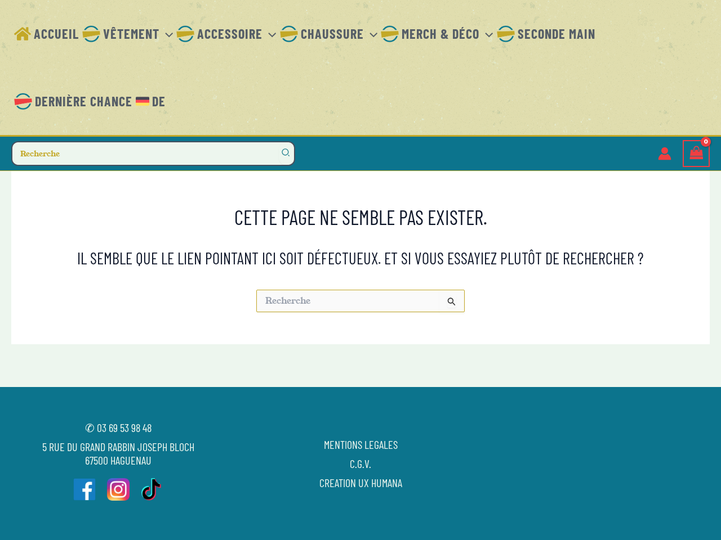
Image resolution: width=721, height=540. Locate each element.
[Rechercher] (286, 153)
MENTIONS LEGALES (361, 444)
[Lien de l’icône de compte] (664, 153)
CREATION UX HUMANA (360, 482)
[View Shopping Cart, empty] (696, 154)
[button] (166, 34)
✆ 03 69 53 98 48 (118, 427)
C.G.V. (360, 463)
